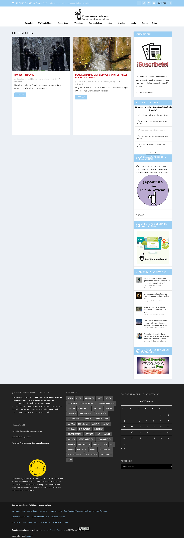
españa (71, 424)
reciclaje (81, 450)
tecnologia (106, 455)
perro (71, 450)
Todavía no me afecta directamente (153, 130)
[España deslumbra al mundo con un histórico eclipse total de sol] (139, 295)
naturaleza (84, 444)
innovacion (84, 429)
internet (98, 429)
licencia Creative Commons (54, 530)
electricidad (74, 419)
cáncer (108, 409)
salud (93, 450)
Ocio (110, 23)
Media (133, 23)
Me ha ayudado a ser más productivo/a (154, 115)
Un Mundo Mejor (45, 23)
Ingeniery (29, 536)
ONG (105, 444)
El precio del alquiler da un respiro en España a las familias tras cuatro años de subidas (156, 336)
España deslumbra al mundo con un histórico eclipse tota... (67, 3)
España (34, 79)
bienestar (72, 403)
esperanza (83, 424)
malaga (71, 439)
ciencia (71, 409)
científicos (83, 409)
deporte (72, 414)
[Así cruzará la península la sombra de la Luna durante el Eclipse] (139, 309)
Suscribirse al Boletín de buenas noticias (48, 517)
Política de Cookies (60, 523)
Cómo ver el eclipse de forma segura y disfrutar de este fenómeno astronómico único (155, 323)
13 (147, 427)
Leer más (20, 95)
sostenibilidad (75, 455)
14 (154, 427)
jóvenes (89, 434)
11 (132, 427)
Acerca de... (16, 523)
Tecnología (147, 287)
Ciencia (155, 301)
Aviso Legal (27, 523)
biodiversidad (87, 403)
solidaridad (105, 450)
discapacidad (85, 414)
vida (70, 460)
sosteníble (91, 455)
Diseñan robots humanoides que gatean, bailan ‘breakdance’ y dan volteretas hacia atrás (157, 281)
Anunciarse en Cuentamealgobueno (34, 443)
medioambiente (104, 439)
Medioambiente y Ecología (47, 79)
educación (101, 414)
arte (100, 398)
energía (87, 419)
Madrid (107, 434)
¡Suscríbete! (30, 23)
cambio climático (106, 403)
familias (72, 429)
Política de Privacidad (42, 523)
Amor (78, 398)
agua (70, 398)
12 (140, 427)
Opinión (121, 23)
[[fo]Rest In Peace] (41, 54)
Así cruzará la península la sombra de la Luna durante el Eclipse (155, 309)
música (71, 444)
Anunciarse (25, 517)
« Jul (123, 449)
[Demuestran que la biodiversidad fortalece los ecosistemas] (102, 54)
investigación (74, 434)
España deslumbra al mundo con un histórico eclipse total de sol (156, 296)
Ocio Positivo (68, 511)
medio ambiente (86, 439)
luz (98, 434)
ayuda (108, 398)
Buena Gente (63, 23)
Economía (156, 341)
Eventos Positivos (100, 511)
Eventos (145, 23)
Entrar (154, 23)
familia (106, 424)
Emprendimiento (95, 23)
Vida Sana (78, 23)
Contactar (16, 517)
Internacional (157, 285)
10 (124, 427)
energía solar (101, 419)
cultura (97, 409)
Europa (95, 424)
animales (89, 398)
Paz (112, 444)
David (19, 79)
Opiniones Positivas (83, 511)
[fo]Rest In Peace (24, 75)
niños (96, 444)
